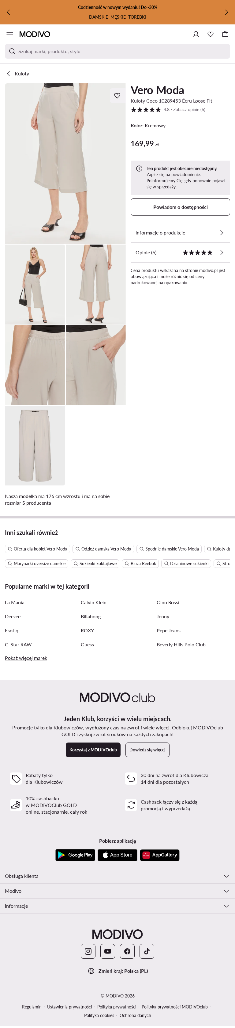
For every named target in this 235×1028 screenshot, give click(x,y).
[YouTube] (107, 951)
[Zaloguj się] (195, 34)
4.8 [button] (168, 109)
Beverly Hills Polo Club (181, 644)
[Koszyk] (225, 34)
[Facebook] (127, 951)
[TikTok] (147, 951)
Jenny (163, 616)
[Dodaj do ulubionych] (118, 95)
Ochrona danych (135, 1015)
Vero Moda (157, 89)
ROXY (87, 630)
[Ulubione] (210, 34)
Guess (87, 644)
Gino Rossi (168, 602)
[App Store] (117, 855)
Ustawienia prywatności (69, 1006)
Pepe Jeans (169, 630)
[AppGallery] (160, 855)
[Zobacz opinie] (221, 252)
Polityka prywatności (116, 1006)
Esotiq (11, 630)
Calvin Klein (93, 602)
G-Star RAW (18, 644)
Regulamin (32, 1006)
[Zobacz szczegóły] (221, 232)
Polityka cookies (99, 1015)
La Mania (14, 602)
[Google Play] (75, 855)
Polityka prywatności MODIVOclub (175, 1006)
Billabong (91, 616)
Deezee (13, 616)
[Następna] (226, 12)
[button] (65, 163)
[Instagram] (88, 951)
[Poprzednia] (8, 12)
